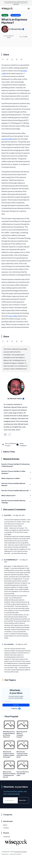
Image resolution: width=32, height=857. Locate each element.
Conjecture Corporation (20, 851)
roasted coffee (7, 139)
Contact (6, 828)
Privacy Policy (5, 854)
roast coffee (13, 316)
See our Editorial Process (10, 444)
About (5, 825)
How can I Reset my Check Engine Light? (23, 773)
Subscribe (16, 705)
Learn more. (16, 4)
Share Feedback (23, 444)
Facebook (6, 836)
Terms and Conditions (15, 854)
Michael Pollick (16, 29)
